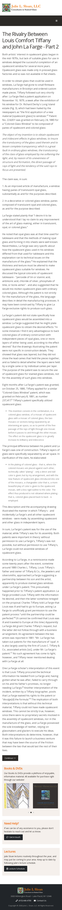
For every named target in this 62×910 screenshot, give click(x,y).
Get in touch (14, 837)
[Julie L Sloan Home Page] (31, 890)
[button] (28, 812)
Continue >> (10, 758)
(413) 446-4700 (24, 900)
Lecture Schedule (16, 868)
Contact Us (41, 900)
